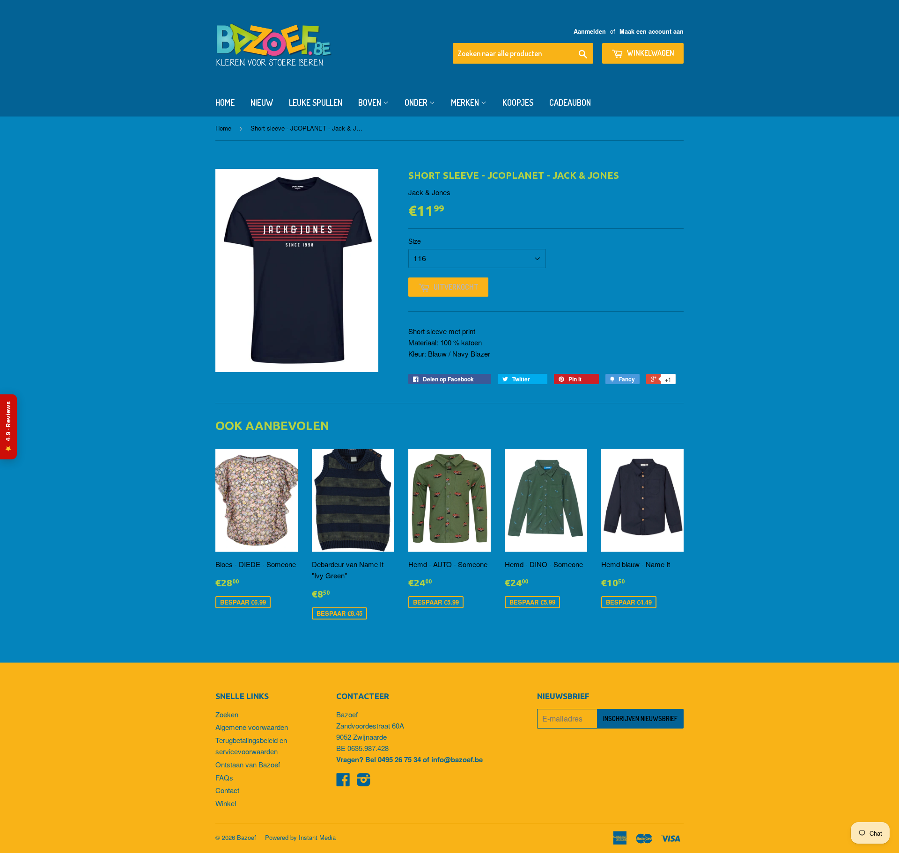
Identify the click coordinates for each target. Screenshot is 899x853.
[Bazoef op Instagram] (364, 782)
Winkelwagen (650, 53)
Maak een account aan (651, 31)
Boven (370, 102)
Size (414, 241)
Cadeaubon (570, 102)
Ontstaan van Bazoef (247, 764)
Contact (227, 790)
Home (225, 102)
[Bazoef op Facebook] (343, 782)
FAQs (224, 777)
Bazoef (246, 837)
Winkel (225, 803)
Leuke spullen (315, 102)
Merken (466, 102)
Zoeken (226, 714)
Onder (417, 102)
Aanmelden (590, 31)
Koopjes (517, 102)
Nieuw (262, 102)
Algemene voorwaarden (251, 727)
